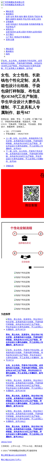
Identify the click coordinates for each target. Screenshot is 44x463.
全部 (8, 16)
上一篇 (24, 143)
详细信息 (10, 166)
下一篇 (24, 156)
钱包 (8, 54)
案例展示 (10, 51)
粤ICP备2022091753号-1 (11, 460)
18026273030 (6, 442)
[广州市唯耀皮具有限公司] (22, 3)
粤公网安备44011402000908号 (13, 455)
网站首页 (10, 11)
